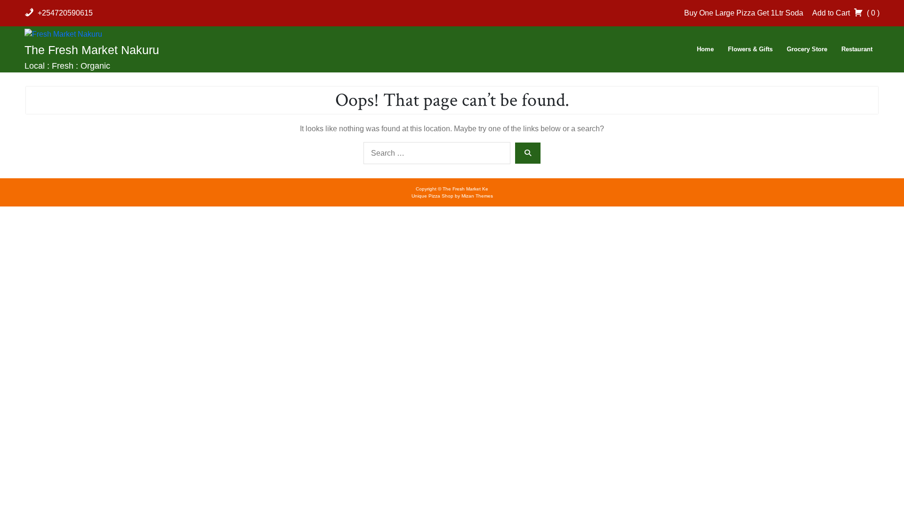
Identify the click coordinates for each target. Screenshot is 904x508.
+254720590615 (65, 13)
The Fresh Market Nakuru (91, 49)
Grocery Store (807, 49)
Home (705, 49)
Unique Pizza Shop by (452, 195)
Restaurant (856, 49)
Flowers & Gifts (750, 49)
